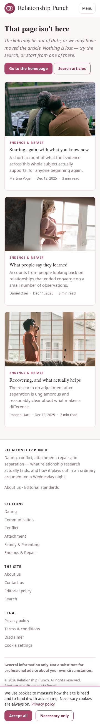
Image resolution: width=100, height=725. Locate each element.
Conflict (11, 527)
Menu (87, 8)
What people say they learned (38, 264)
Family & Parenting (21, 544)
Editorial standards (41, 487)
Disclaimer (14, 637)
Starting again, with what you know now (49, 149)
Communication (19, 519)
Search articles (72, 68)
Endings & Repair (20, 552)
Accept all (18, 715)
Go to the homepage (28, 68)
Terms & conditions (22, 628)
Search (10, 598)
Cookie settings (18, 645)
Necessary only (54, 715)
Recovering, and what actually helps (45, 379)
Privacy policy (16, 620)
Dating (10, 511)
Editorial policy (17, 590)
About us (12, 487)
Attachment (15, 536)
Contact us (14, 582)
